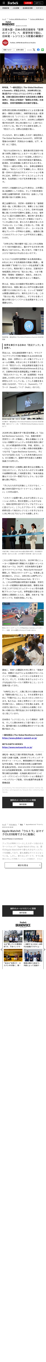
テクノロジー (13, 824)
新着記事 (5, 8)
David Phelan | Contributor (12, 839)
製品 (21, 824)
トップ (4, 19)
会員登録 (28, 3)
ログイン (38, 3)
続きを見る (23, 865)
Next (44, 949)
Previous (1, 949)
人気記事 (16, 8)
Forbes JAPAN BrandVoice (18, 19)
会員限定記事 (28, 8)
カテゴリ (39, 8)
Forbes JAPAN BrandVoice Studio (23, 43)
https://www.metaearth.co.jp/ (17, 747)
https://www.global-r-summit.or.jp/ (19, 737)
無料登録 (23, 804)
